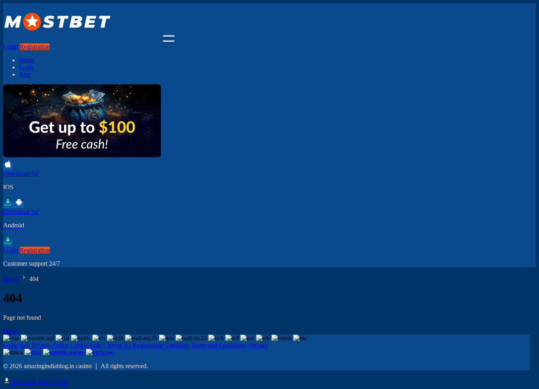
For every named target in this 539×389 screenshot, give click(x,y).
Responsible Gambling (161, 345)
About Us (119, 345)
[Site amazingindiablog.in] (82, 39)
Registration (35, 46)
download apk (39, 382)
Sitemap (257, 345)
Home (26, 60)
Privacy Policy (50, 345)
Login (10, 46)
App (24, 74)
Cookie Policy (87, 345)
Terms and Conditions (218, 345)
